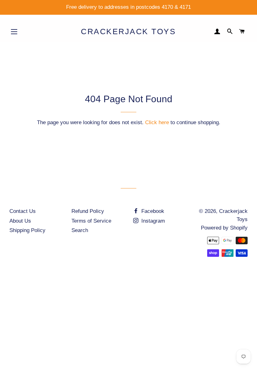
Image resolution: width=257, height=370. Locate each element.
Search (79, 230)
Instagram (152, 221)
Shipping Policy (27, 230)
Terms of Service (91, 221)
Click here (157, 122)
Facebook (152, 211)
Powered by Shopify (224, 228)
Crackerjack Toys (128, 31)
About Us (20, 221)
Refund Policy (87, 211)
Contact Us (22, 211)
